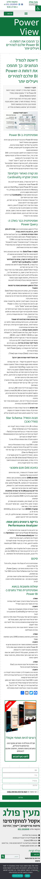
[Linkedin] (19, 4)
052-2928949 (11, 4)
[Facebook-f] (22, 4)
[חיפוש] (3, 856)
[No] (38, 871)
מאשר (27, 876)
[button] (38, 8)
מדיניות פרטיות (17, 876)
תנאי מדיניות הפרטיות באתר (17, 792)
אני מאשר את (22, 792)
